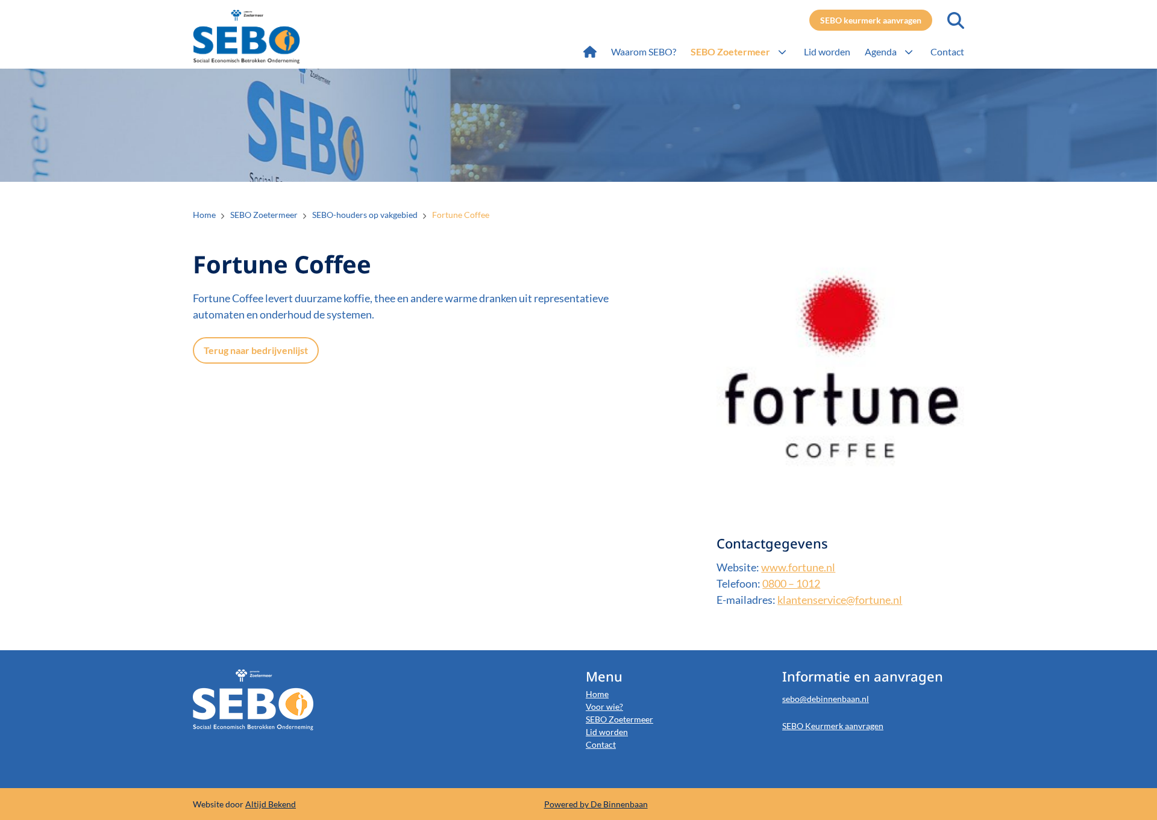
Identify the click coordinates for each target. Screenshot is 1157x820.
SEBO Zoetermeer (619, 719)
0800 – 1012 (791, 583)
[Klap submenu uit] (782, 52)
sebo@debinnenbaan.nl (825, 699)
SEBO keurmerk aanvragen (870, 20)
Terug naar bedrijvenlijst (256, 350)
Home (597, 694)
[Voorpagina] (590, 52)
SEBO (269, 37)
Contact (601, 744)
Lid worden (607, 732)
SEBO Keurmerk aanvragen (832, 726)
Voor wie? (604, 706)
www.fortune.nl (798, 567)
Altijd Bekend (270, 804)
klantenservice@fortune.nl (839, 599)
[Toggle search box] (955, 20)
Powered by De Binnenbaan (596, 804)
